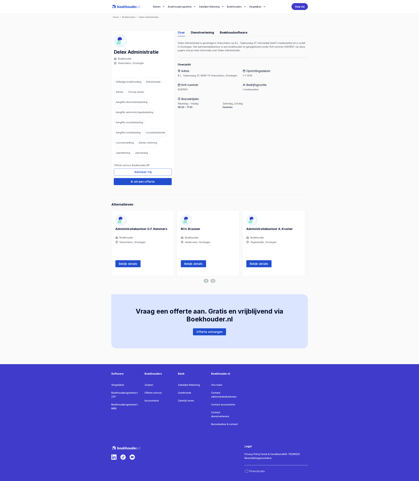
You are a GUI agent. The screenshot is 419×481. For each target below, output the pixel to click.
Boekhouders (234, 6)
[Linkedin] (114, 457)
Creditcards (184, 392)
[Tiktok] (123, 457)
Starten (157, 6)
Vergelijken (117, 384)
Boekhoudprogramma (179, 6)
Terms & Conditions (271, 454)
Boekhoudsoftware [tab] (233, 32)
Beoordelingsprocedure (258, 458)
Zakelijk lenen (186, 400)
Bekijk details (128, 263)
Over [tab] (181, 32)
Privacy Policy (252, 454)
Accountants (152, 400)
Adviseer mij (143, 172)
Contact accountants (223, 404)
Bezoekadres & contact (224, 424)
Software (117, 373)
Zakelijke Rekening (209, 6)
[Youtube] (132, 457)
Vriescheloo (124, 63)
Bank (181, 373)
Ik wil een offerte (143, 181)
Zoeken (149, 384)
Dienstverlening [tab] (202, 32)
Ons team (216, 384)
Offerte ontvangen (209, 332)
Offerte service (153, 392)
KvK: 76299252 (291, 454)
